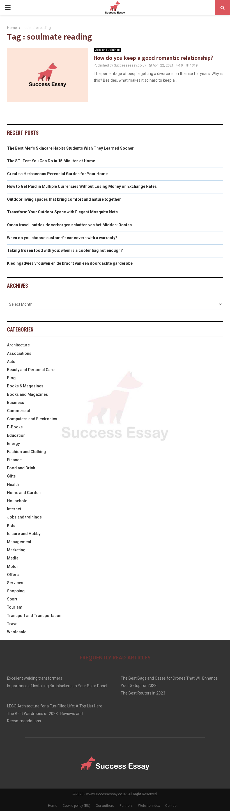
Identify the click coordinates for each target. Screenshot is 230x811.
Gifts (11, 476)
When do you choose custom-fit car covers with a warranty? (62, 238)
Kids (11, 525)
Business (15, 402)
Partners (126, 806)
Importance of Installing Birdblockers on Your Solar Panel (57, 686)
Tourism (14, 607)
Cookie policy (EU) (76, 806)
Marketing (16, 550)
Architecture (18, 345)
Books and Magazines (27, 394)
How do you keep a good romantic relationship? (153, 58)
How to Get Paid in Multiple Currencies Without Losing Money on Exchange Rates (82, 186)
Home (52, 806)
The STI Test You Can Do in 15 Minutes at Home (51, 161)
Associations (19, 353)
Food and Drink (21, 468)
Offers (13, 574)
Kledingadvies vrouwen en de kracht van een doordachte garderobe (70, 263)
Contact (171, 806)
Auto (11, 361)
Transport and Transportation (34, 615)
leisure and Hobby (23, 533)
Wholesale (16, 632)
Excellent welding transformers (34, 678)
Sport (12, 599)
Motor (12, 566)
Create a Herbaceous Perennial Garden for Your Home (57, 174)
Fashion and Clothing (26, 451)
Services (15, 583)
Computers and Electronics (32, 419)
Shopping (16, 591)
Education (16, 435)
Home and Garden (24, 492)
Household (17, 501)
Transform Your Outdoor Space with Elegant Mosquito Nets (62, 212)
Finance (14, 460)
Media (13, 558)
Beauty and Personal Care (30, 369)
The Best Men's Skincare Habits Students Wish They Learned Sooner (70, 148)
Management (19, 542)
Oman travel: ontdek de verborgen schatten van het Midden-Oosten (69, 225)
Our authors (105, 806)
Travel (13, 624)
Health (13, 484)
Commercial (18, 410)
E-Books (15, 427)
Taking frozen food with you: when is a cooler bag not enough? (65, 250)
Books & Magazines (25, 386)
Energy (13, 443)
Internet (14, 509)
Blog (11, 378)
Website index (149, 806)
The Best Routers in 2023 (143, 693)
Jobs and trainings (107, 49)
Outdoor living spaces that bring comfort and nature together (64, 199)
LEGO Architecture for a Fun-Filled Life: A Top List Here (54, 706)
